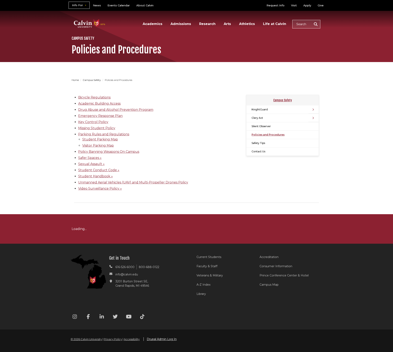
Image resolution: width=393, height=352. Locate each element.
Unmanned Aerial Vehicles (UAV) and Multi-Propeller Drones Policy (133, 182)
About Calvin (145, 5)
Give (321, 5)
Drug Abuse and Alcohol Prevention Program (115, 110)
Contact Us (258, 151)
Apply (307, 5)
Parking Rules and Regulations (103, 134)
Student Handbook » (95, 176)
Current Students (208, 257)
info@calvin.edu (126, 274)
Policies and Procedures (268, 134)
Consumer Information (276, 266)
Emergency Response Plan (100, 116)
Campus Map (269, 284)
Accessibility (132, 339)
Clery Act (257, 117)
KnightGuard (260, 109)
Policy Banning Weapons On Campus (108, 152)
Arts (227, 24)
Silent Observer (261, 126)
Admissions (181, 24)
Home (75, 79)
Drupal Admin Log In (162, 339)
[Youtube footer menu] (129, 317)
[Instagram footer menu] (75, 317)
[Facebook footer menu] (88, 317)
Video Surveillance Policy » (100, 188)
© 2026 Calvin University (86, 339)
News (97, 5)
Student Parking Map (100, 139)
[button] (306, 24)
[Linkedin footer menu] (102, 317)
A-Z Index (203, 284)
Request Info (276, 5)
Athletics (247, 24)
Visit (294, 5)
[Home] (89, 18)
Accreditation (269, 257)
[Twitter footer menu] (115, 317)
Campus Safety (92, 79)
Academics (152, 24)
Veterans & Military (209, 275)
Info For (77, 5)
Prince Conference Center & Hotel (284, 275)
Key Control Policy (93, 122)
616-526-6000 (124, 267)
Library (201, 294)
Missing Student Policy (96, 128)
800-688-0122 (149, 267)
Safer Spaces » (90, 158)
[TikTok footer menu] (142, 317)
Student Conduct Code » (98, 170)
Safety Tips (258, 143)
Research (207, 24)
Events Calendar (118, 5)
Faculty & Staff (206, 266)
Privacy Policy (113, 339)
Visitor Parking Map (98, 145)
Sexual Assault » (91, 164)
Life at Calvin (274, 24)
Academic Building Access (99, 103)
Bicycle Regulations (94, 97)
